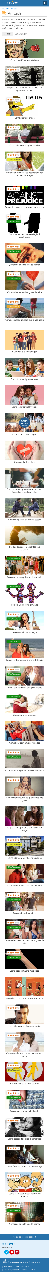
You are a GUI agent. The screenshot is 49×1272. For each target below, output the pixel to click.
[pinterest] (17, 1252)
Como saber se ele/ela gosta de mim (24, 292)
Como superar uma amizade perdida (24, 885)
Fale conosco (8, 1267)
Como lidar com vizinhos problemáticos (24, 998)
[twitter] (6, 1252)
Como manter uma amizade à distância (24, 660)
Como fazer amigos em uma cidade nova (24, 770)
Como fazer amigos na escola (24, 379)
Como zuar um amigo (25, 118)
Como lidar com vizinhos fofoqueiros (25, 858)
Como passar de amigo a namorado (24, 1139)
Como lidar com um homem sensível (25, 1026)
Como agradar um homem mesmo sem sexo (24, 1054)
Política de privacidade (11, 1270)
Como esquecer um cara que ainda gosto (24, 320)
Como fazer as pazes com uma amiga (24, 1166)
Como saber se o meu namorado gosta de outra (24, 942)
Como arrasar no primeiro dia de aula (24, 577)
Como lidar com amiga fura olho (25, 145)
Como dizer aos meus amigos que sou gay (24, 207)
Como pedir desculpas (24, 462)
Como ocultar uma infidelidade (24, 1111)
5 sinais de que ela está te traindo (24, 264)
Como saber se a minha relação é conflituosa (24, 236)
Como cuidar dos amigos (24, 913)
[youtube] (11, 1252)
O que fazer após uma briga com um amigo (24, 829)
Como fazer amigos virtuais (24, 407)
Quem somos (35, 1262)
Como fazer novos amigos (24, 434)
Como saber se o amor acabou (24, 1083)
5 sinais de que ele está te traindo (24, 1224)
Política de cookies (28, 1270)
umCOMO (5, 9)
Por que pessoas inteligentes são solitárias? (24, 548)
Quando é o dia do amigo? (24, 351)
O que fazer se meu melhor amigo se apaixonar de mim (24, 89)
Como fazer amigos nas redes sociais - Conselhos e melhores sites (24, 491)
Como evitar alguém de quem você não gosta (24, 799)
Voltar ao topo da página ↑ (24, 1237)
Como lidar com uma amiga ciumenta (24, 687)
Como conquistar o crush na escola (24, 519)
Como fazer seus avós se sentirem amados (25, 1195)
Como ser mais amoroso (24, 715)
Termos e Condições (22, 1267)
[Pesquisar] (45, 3)
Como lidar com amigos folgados (24, 743)
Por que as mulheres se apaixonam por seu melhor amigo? (24, 174)
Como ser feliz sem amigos (24, 632)
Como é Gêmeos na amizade (24, 605)
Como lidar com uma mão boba (24, 971)
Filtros (10, 34)
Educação (13, 9)
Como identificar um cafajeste (24, 60)
